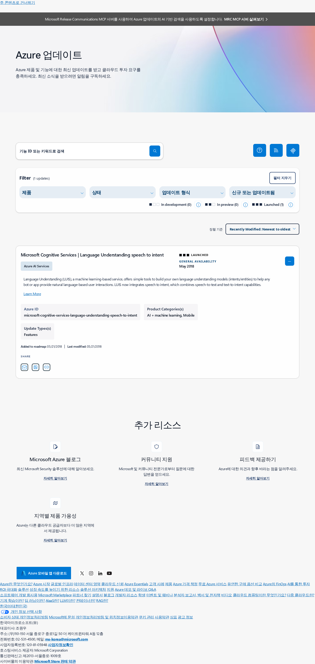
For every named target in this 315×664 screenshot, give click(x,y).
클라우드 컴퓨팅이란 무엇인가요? (259, 594)
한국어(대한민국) (13, 605)
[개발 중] (198, 204)
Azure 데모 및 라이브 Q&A (135, 589)
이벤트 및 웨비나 (159, 594)
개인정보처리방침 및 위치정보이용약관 (107, 616)
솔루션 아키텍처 (93, 589)
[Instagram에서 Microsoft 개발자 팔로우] (91, 573)
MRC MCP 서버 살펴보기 (244, 19)
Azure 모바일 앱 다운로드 (47, 573)
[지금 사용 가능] (290, 204)
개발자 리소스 (126, 594)
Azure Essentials (136, 583)
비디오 (226, 594)
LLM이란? (67, 600)
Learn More (32, 293)
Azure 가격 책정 (185, 583)
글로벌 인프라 (62, 583)
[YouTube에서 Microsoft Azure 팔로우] (109, 573)
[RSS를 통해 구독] (276, 150)
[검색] (154, 151)
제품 (168, 583)
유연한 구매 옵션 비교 (244, 583)
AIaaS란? (52, 600)
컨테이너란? (85, 600)
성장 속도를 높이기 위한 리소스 (54, 589)
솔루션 (23, 589)
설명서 (97, 594)
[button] (259, 150)
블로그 (109, 594)
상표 (173, 616)
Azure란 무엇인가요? (16, 583)
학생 (141, 594)
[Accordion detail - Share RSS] (35, 367)
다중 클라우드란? (300, 594)
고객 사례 (156, 583)
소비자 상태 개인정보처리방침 (24, 616)
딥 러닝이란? (35, 600)
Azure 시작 (41, 583)
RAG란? (102, 600)
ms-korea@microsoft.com (66, 639)
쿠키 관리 (146, 616)
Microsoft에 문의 (62, 616)
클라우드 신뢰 (112, 583)
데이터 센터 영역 (87, 583)
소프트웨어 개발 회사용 (18, 594)
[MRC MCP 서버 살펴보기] (292, 150)
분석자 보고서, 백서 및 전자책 (197, 594)
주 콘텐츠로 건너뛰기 (17, 2)
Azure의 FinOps (275, 583)
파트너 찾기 (81, 594)
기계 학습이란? (12, 600)
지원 (110, 589)
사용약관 (162, 616)
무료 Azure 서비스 (212, 583)
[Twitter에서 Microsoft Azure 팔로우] (82, 573)
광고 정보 (185, 616)
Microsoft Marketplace (55, 594)
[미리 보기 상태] (245, 204)
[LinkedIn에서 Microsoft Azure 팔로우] (100, 573)
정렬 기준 (216, 229)
